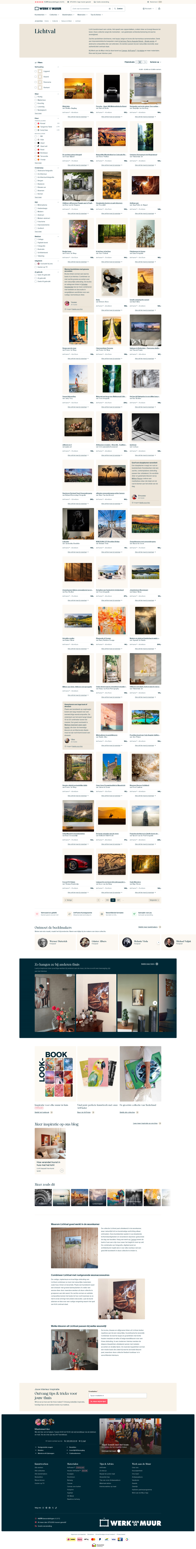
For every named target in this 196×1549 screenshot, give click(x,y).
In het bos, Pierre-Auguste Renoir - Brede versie (136, 41)
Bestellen (72, 1447)
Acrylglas (140, 51)
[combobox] (89, 8)
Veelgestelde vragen (45, 1447)
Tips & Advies (96, 15)
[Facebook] (49, 1508)
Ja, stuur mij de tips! (98, 1401)
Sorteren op (154, 62)
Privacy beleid (121, 1534)
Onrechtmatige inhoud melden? (105, 1534)
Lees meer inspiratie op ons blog (145, 1123)
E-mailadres (93, 1391)
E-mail (83, 1441)
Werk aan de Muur (141, 1464)
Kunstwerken (39, 15)
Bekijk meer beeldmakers (148, 927)
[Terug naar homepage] (48, 8)
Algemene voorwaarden (78, 1534)
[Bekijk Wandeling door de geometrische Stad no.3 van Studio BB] (141, 995)
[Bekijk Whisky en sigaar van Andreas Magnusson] (107, 993)
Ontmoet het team (109, 1451)
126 (113, 900)
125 (107, 900)
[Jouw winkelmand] (159, 9)
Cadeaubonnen (75, 1453)
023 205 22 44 (72, 1441)
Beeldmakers (67, 15)
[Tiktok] (56, 1508)
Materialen (81, 15)
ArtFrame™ (132, 51)
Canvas (124, 51)
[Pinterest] (46, 1508)
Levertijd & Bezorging (77, 1450)
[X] (53, 1508)
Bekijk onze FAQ (77, 309)
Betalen (40, 1450)
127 (118, 900)
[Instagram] (43, 1508)
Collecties (53, 15)
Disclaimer (90, 1534)
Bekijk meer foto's (147, 964)
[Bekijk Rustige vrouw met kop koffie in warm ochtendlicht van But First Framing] (48, 983)
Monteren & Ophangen (46, 1453)
